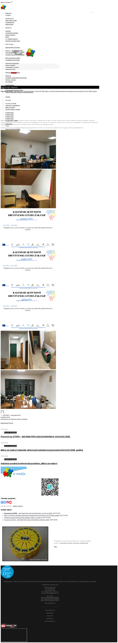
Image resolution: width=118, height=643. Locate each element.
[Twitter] (4, 502)
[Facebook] (2, 502)
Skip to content (6, 2)
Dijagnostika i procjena (12, 47)
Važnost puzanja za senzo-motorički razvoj (19, 92)
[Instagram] (7, 502)
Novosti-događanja (10, 433)
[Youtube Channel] (10, 502)
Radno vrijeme (18, 506)
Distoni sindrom (10, 35)
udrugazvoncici (16, 415)
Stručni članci (9, 85)
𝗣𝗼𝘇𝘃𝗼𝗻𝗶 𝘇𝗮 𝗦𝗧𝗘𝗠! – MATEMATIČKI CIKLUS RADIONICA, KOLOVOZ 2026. (23, 91)
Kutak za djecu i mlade (12, 109)
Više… (55, 547)
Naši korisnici (9, 24)
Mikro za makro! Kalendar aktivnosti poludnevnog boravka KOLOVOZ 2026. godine (71, 91)
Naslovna (8, 13)
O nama (8, 15)
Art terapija (9, 82)
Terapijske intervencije (12, 60)
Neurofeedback (10, 69)
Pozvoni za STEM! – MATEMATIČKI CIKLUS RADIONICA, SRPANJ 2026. (26, 520)
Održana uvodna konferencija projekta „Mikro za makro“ (29, 463)
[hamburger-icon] (91, 12)
